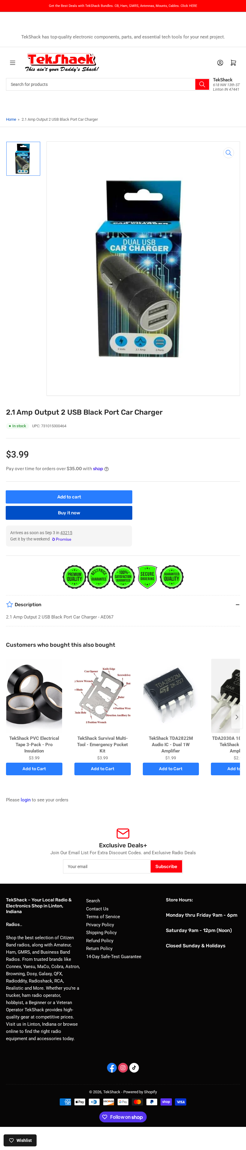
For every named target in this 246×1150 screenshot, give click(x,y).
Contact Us (97, 909)
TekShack (111, 1092)
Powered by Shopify (140, 1092)
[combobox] (108, 84)
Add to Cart (34, 768)
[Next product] (237, 717)
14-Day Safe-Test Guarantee (113, 956)
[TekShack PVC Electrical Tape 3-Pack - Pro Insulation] (34, 696)
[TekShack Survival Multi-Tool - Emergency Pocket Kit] (102, 696)
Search (93, 900)
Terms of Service (103, 916)
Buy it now (69, 513)
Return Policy (99, 948)
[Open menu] (12, 62)
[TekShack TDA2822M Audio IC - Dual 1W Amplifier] (171, 696)
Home (11, 119)
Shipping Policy (101, 932)
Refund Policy (99, 940)
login (26, 800)
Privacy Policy (100, 925)
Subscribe (166, 866)
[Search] (202, 84)
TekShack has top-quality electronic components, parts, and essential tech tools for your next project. (123, 37)
